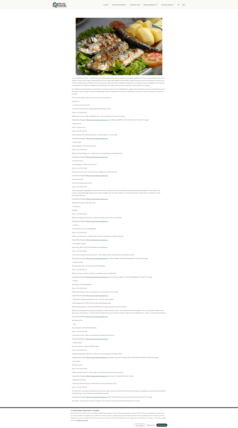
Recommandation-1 (150, 5)
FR (178, 5)
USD (183, 5)
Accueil (105, 5)
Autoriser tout (162, 425)
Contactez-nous (135, 5)
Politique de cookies (82, 420)
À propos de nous (167, 5)
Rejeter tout (150, 425)
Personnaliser (140, 425)
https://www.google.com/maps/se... (97, 120)
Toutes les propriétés (119, 5)
